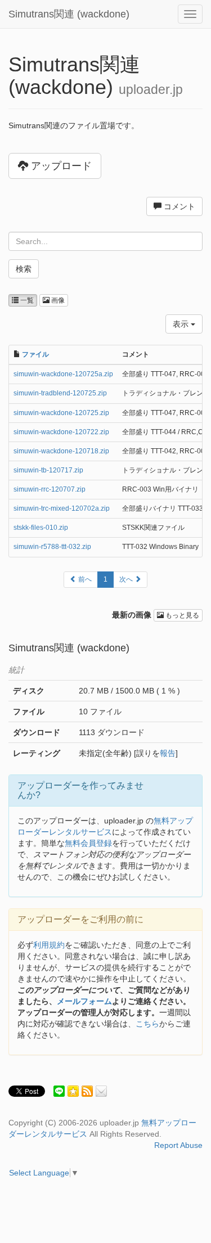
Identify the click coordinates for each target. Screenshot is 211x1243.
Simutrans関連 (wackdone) (68, 14)
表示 (182, 323)
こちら (147, 1023)
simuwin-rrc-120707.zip (50, 489)
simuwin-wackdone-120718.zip (61, 451)
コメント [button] (178, 206)
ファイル (35, 354)
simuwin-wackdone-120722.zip (61, 432)
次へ (126, 579)
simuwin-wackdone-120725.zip (61, 413)
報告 (168, 753)
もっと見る (181, 615)
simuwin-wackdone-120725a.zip (63, 374)
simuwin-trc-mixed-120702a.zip (62, 508)
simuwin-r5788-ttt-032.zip (52, 547)
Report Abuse (178, 1145)
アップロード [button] (60, 166)
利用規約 (49, 944)
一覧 (26, 300)
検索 (24, 268)
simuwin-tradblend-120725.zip (60, 393)
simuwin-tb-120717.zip (48, 470)
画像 (57, 300)
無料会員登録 (88, 843)
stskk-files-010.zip (41, 528)
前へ (84, 579)
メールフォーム (84, 1001)
